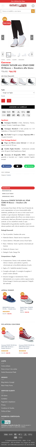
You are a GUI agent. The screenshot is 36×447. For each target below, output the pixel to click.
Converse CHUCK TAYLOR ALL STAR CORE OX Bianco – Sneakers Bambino (9, 346)
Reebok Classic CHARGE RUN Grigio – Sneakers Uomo (26, 309)
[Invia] (33, 11)
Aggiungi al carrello (18, 107)
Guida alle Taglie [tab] (7, 193)
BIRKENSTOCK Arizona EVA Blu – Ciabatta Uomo (9, 308)
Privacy (3, 405)
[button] (2, 5)
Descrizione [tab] (6, 188)
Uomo (8, 60)
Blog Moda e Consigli (7, 382)
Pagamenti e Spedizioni (8, 402)
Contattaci (4, 399)
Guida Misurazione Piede (8, 372)
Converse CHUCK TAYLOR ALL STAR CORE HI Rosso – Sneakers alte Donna (26, 346)
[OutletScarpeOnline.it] (18, 5)
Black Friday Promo (7, 385)
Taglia (3, 90)
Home (3, 60)
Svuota (3, 96)
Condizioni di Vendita (7, 408)
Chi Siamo (4, 396)
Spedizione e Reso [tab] (8, 196)
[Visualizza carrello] (33, 5)
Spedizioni (4, 120)
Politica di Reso (5, 411)
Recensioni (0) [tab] (6, 191)
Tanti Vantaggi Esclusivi (8, 140)
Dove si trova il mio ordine (9, 369)
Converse (6, 62)
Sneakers (21, 60)
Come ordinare (5, 366)
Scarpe (14, 60)
